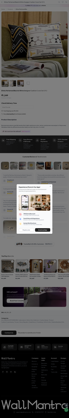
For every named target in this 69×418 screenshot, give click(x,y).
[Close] (50, 186)
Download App (42, 230)
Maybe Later (26, 230)
